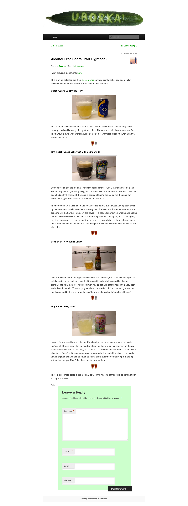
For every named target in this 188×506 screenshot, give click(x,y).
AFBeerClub (88, 79)
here (79, 72)
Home (54, 36)
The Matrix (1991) (128, 45)
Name (68, 451)
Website (67, 480)
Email (68, 466)
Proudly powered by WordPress (94, 498)
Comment (69, 411)
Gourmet (62, 66)
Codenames (57, 45)
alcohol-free (79, 66)
